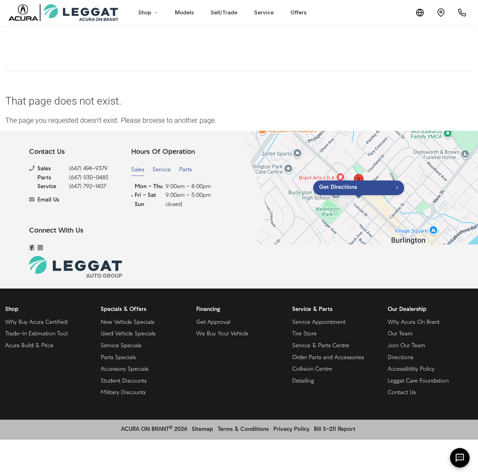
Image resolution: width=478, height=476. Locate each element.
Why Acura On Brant (414, 322)
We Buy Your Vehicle (222, 334)
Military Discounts (123, 393)
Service (264, 12)
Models (184, 12)
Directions (400, 358)
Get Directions (338, 187)
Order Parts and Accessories (328, 358)
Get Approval (213, 322)
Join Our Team (406, 346)
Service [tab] (162, 170)
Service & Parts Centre (320, 346)
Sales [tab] (137, 170)
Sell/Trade (224, 12)
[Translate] (420, 12)
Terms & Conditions (243, 429)
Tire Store (304, 334)
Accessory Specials (124, 369)
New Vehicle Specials (127, 322)
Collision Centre (312, 369)
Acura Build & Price (29, 346)
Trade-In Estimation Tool (36, 334)
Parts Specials (118, 358)
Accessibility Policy (411, 369)
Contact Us (402, 393)
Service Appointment (318, 322)
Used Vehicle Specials (128, 334)
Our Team (400, 334)
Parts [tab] (185, 170)
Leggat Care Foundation (418, 381)
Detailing (303, 381)
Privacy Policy (291, 429)
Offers (298, 12)
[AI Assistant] (460, 458)
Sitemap (202, 429)
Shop (144, 12)
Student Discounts (124, 381)
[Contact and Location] (441, 12)
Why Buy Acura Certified (36, 322)
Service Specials (121, 346)
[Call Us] (462, 12)
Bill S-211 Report (335, 429)
